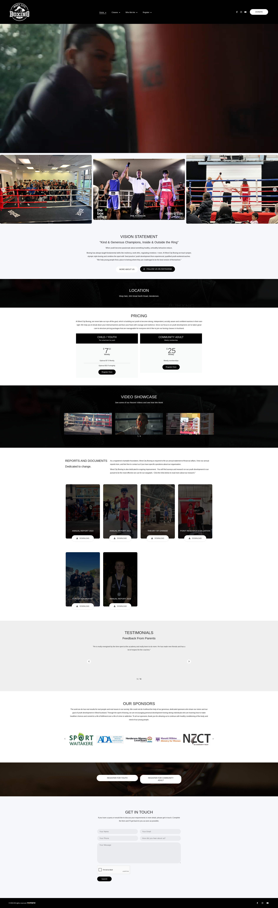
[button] (3, 190)
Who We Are (130, 12)
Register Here (107, 372)
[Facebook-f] (237, 12)
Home (101, 12)
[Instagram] (241, 12)
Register (146, 12)
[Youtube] (245, 12)
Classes (115, 12)
